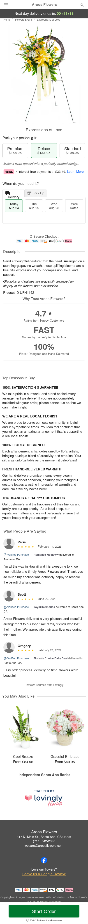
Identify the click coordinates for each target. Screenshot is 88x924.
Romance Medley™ (46, 555)
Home (7, 19)
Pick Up (38, 193)
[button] (78, 914)
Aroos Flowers (44, 4)
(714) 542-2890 (44, 841)
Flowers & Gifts (23, 19)
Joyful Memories (44, 607)
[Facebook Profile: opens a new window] (44, 860)
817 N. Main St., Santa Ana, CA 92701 (44, 836)
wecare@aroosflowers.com (44, 845)
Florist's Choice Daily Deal (50, 658)
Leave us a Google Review (44, 873)
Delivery (13, 196)
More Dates (74, 206)
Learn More (75, 171)
